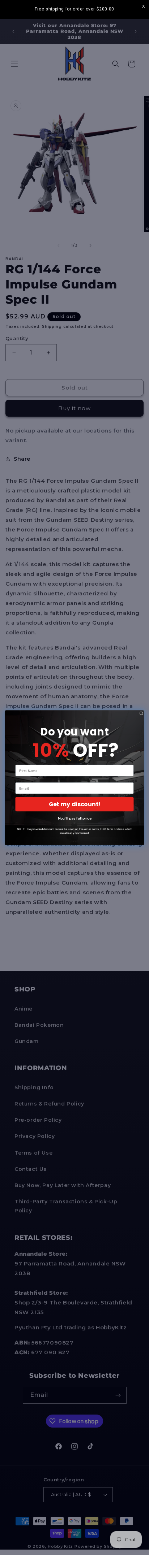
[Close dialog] (141, 713)
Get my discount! (75, 804)
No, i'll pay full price (74, 818)
